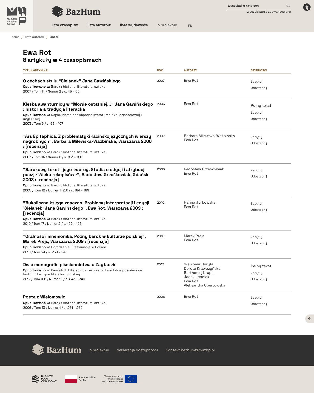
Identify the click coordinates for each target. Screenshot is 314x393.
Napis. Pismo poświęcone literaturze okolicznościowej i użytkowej (82, 117)
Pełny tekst (261, 105)
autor (54, 37)
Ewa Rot (191, 81)
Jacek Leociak (196, 277)
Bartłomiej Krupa (199, 273)
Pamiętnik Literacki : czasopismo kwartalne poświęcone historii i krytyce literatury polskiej (82, 272)
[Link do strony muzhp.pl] (16, 16)
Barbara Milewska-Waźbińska (209, 136)
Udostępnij (259, 88)
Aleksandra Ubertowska (204, 285)
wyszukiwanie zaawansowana (269, 11)
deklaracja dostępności (137, 350)
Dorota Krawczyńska (202, 269)
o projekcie (167, 24)
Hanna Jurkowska (199, 202)
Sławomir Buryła (198, 264)
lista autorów (35, 37)
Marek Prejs (194, 236)
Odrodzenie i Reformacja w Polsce (78, 247)
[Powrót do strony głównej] (57, 350)
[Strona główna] (76, 11)
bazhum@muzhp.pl (198, 350)
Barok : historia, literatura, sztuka (78, 86)
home (15, 37)
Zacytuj (256, 82)
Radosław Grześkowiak (204, 169)
